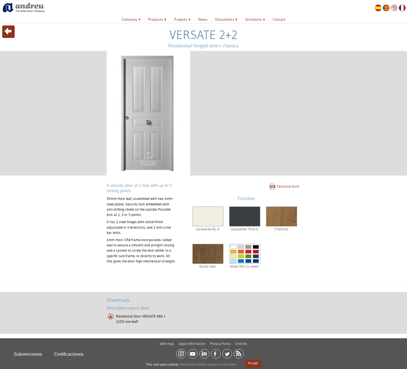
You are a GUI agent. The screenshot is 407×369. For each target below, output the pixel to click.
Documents (224, 19)
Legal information (191, 343)
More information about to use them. (208, 364)
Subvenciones (28, 354)
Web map (167, 343)
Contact (279, 19)
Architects (253, 19)
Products (155, 19)
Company (129, 19)
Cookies (241, 343)
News (202, 19)
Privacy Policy (220, 343)
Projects (180, 19)
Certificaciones (68, 354)
